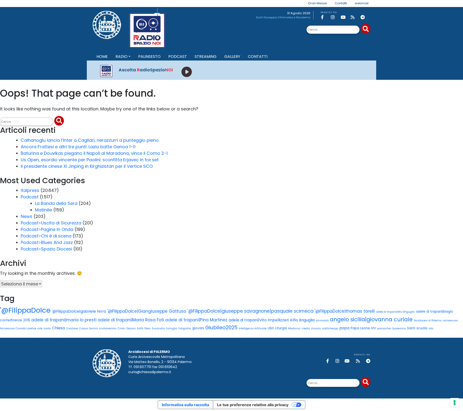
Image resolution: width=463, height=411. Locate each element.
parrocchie (384, 328)
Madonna (294, 328)
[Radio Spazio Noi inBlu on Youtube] (344, 17)
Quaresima (399, 328)
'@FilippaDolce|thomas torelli (345, 311)
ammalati (322, 320)
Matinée (43, 210)
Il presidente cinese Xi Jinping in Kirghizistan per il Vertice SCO (87, 166)
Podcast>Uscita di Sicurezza (51, 223)
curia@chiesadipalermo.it (149, 372)
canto (47, 328)
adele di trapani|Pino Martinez (196, 320)
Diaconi (131, 328)
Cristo (121, 328)
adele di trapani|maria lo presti (63, 320)
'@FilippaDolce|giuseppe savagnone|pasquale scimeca (250, 311)
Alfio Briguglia (302, 320)
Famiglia (171, 328)
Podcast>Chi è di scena (46, 236)
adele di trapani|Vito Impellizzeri (259, 320)
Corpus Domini (88, 328)
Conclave (72, 328)
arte (39, 328)
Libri (271, 328)
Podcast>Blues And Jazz (47, 242)
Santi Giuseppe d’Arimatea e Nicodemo (283, 17)
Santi (411, 328)
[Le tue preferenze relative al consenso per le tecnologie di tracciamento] (454, 402)
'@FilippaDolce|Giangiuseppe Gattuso (146, 311)
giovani (198, 328)
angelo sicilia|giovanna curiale (371, 319)
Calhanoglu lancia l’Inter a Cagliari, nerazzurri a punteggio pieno (90, 140)
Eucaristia (158, 328)
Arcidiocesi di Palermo (428, 320)
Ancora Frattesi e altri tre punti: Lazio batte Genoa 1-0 (78, 147)
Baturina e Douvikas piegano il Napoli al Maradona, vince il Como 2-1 (94, 153)
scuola (421, 328)
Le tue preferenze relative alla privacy (252, 404)
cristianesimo (107, 328)
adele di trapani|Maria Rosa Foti (131, 320)
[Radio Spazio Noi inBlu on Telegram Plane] (364, 17)
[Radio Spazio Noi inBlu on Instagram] (335, 17)
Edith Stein (144, 328)
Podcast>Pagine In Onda (47, 229)
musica (316, 328)
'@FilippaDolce (25, 310)
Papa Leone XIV (363, 328)
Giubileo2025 (221, 327)
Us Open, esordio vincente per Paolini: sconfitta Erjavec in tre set (90, 160)
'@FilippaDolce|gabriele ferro (79, 311)
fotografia (184, 328)
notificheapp (330, 328)
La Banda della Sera (56, 203)
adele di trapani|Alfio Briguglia (395, 312)
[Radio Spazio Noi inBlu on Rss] (354, 17)
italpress (30, 190)
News (26, 216)
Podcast (30, 197)
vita (431, 328)
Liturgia (281, 328)
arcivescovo (450, 320)
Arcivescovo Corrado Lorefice (18, 328)
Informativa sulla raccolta (185, 404)
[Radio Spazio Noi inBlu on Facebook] (325, 17)
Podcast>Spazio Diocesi (46, 249)
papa (344, 327)
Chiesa (58, 327)
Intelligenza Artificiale (252, 328)
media (306, 328)
